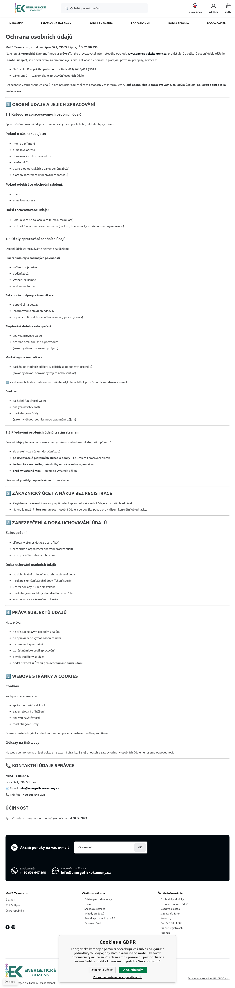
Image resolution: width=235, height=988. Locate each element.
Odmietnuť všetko (102, 969)
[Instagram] (13, 927)
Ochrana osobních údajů (174, 903)
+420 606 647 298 (33, 872)
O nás (87, 903)
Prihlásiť (140, 847)
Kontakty (165, 918)
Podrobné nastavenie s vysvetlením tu (117, 977)
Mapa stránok (47, 982)
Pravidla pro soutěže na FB (99, 918)
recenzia (165, 932)
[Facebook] (8, 927)
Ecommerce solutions (200, 978)
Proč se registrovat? (171, 927)
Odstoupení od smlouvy (98, 899)
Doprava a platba (170, 908)
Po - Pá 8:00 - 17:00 (171, 923)
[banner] (30, 8)
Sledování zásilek (170, 913)
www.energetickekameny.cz (147, 53)
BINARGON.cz (221, 978)
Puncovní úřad (92, 923)
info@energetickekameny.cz (86, 872)
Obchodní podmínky (172, 899)
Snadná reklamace (94, 908)
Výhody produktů (94, 913)
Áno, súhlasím (133, 969)
